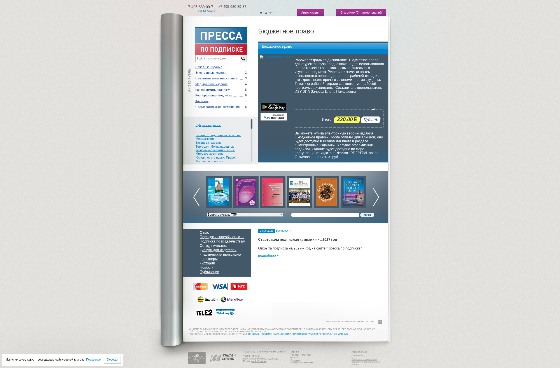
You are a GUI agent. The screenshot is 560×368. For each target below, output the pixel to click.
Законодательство (209, 142)
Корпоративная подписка (213, 95)
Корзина (294, 352)
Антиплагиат (359, 352)
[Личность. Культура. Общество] (246, 191)
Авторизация (310, 12)
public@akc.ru (206, 10)
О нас (204, 232)
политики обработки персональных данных (320, 334)
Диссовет (357, 355)
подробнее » (268, 255)
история (208, 263)
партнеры (210, 259)
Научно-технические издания (216, 78)
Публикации (209, 272)
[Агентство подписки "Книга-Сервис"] (223, 363)
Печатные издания (208, 67)
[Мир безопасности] (272, 191)
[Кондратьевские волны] (353, 191)
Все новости (283, 230)
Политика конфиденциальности (301, 361)
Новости (207, 267)
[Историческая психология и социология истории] (326, 191)
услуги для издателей (219, 250)
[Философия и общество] (299, 191)
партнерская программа (221, 254)
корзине (349, 12)
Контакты (201, 101)
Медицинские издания (211, 84)
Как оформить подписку (212, 89)
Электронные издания (211, 72)
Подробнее (93, 359)
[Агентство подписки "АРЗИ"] (197, 363)
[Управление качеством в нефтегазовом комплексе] (219, 191)
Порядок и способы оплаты (222, 237)
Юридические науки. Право (215, 157)
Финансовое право (209, 161)
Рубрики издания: (208, 125)
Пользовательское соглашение (217, 106)
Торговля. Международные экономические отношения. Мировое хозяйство (215, 150)
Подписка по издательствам (222, 241)
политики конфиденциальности (268, 334)
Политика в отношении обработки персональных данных (366, 362)
